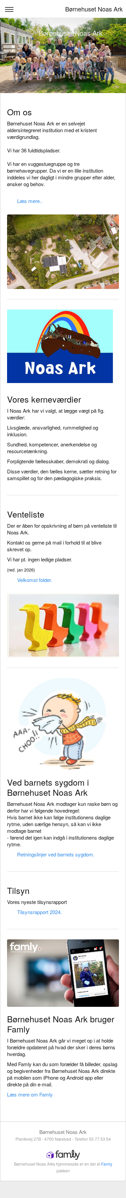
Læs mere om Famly (30, 1094)
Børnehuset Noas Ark (94, 8)
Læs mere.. (29, 200)
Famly (106, 1164)
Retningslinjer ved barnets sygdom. (55, 854)
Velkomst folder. (34, 579)
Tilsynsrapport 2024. (39, 911)
